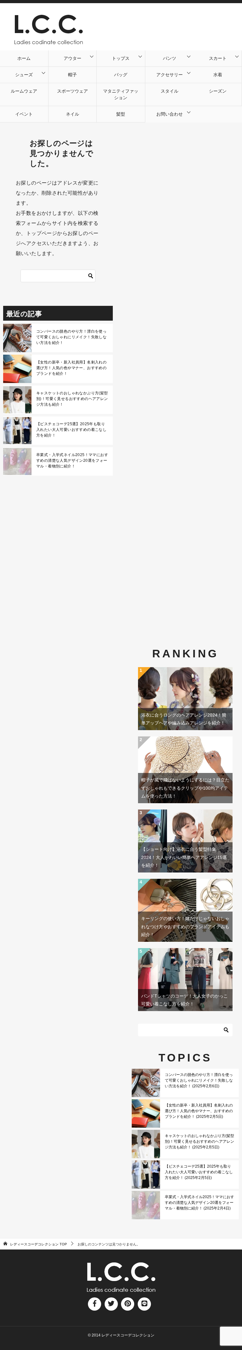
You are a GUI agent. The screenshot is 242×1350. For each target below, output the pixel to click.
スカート (218, 58)
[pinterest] (127, 1304)
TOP (38, 1244)
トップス (121, 58)
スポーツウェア (72, 91)
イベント (24, 114)
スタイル (169, 91)
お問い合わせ (169, 114)
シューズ (24, 74)
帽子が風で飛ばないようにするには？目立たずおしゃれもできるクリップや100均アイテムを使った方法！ (185, 787)
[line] (144, 1304)
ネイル (72, 114)
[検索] (90, 276)
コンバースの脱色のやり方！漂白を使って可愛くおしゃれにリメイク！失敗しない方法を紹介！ (71, 337)
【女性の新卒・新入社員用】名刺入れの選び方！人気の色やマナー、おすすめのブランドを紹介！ (71, 368)
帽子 (72, 74)
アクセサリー (169, 74)
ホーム (24, 58)
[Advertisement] (185, 368)
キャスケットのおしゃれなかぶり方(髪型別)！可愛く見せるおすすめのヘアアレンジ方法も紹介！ (72, 399)
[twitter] (111, 1304)
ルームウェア (24, 91)
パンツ (169, 58)
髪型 (120, 114)
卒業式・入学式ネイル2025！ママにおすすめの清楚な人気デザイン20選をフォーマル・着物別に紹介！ (72, 460)
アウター (72, 58)
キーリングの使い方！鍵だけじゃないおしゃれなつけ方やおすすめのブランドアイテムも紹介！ (185, 926)
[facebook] (94, 1304)
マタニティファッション (120, 94)
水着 (217, 74)
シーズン (218, 91)
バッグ (120, 74)
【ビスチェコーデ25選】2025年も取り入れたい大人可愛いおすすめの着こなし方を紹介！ (71, 430)
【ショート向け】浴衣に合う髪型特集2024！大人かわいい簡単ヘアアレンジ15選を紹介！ (184, 857)
